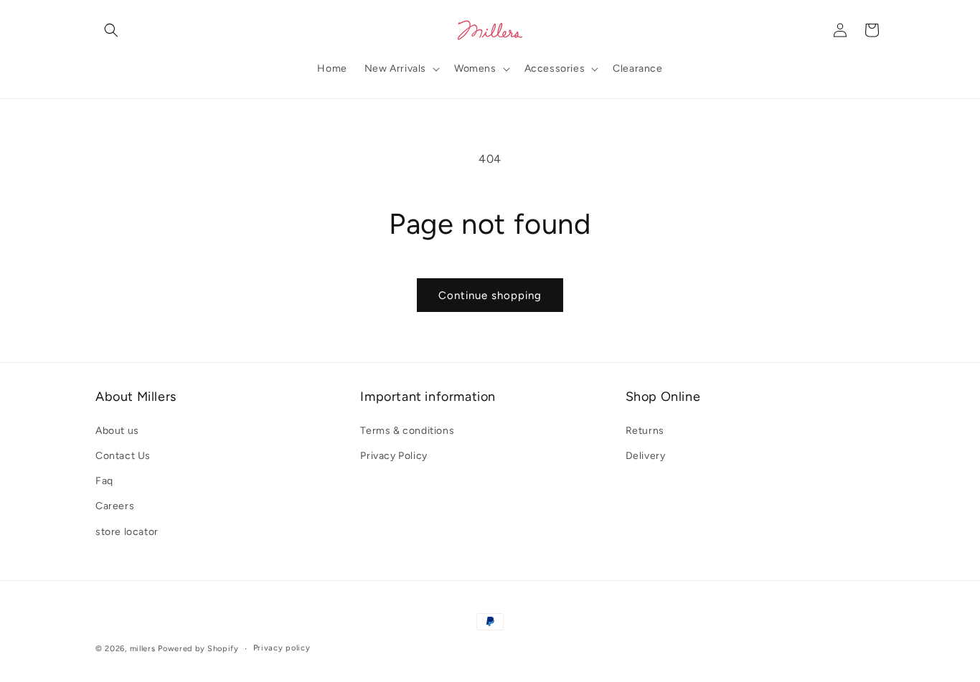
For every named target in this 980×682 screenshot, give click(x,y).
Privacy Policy (393, 456)
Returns (645, 431)
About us (117, 431)
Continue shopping (490, 295)
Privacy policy (282, 648)
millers (143, 648)
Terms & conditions (407, 431)
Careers (114, 506)
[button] (111, 30)
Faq (104, 481)
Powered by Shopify (198, 648)
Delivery (646, 456)
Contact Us (123, 456)
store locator (127, 532)
